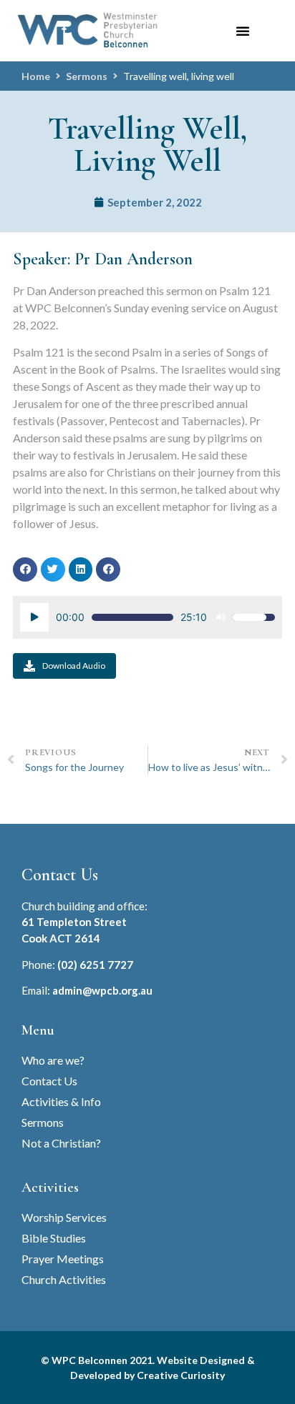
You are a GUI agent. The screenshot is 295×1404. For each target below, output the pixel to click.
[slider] (132, 617)
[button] (242, 30)
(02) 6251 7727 (95, 964)
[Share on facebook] (25, 569)
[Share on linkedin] (81, 569)
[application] (147, 617)
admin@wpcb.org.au (102, 990)
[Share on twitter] (53, 569)
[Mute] (220, 617)
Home (35, 76)
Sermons (86, 76)
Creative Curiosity (181, 1375)
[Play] (34, 617)
